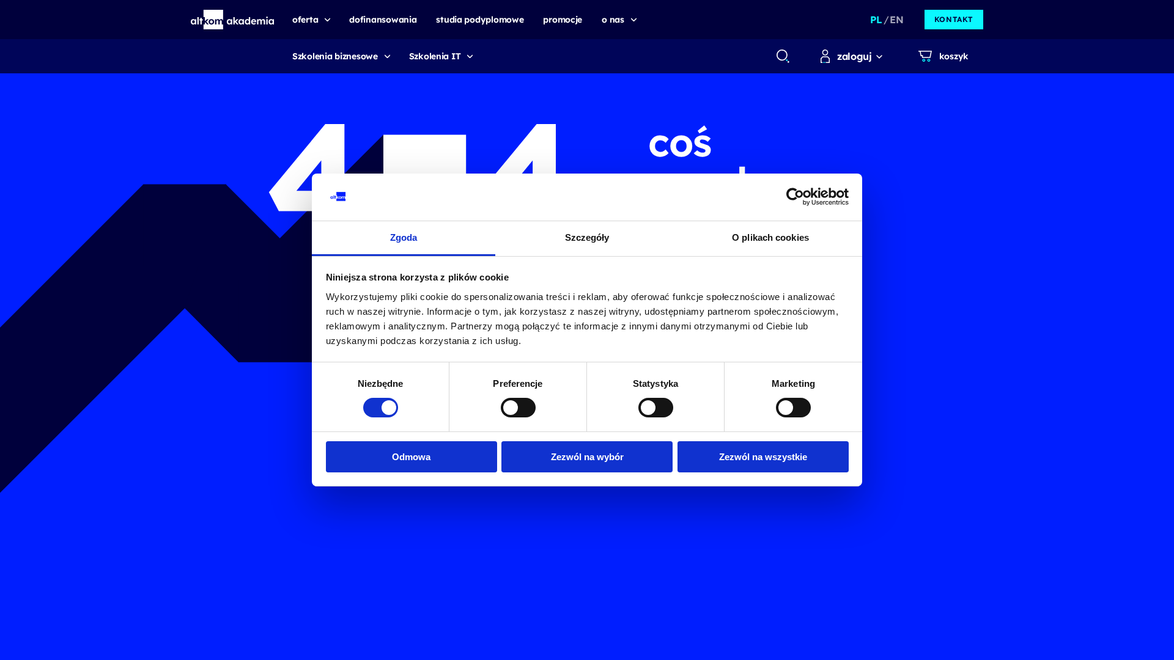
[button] (232, 19)
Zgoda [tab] (404, 237)
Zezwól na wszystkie (763, 457)
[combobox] (782, 56)
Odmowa (411, 457)
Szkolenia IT (435, 56)
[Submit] (783, 56)
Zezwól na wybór (587, 457)
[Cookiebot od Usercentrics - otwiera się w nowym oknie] (795, 197)
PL (876, 19)
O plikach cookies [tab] (770, 237)
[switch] (518, 407)
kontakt (953, 19)
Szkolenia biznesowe (335, 56)
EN (896, 19)
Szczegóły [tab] (587, 237)
